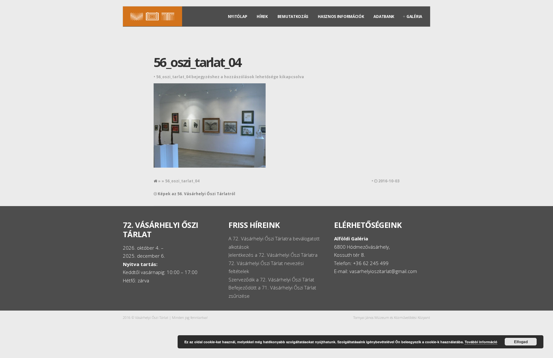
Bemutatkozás (292, 16)
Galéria (414, 16)
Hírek (262, 16)
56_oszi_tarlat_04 (197, 62)
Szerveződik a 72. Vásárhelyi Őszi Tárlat (271, 279)
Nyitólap (237, 16)
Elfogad (521, 342)
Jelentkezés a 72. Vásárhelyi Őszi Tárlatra (272, 255)
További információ (481, 341)
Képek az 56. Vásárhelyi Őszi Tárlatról (196, 193)
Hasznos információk (341, 16)
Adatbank (383, 16)
